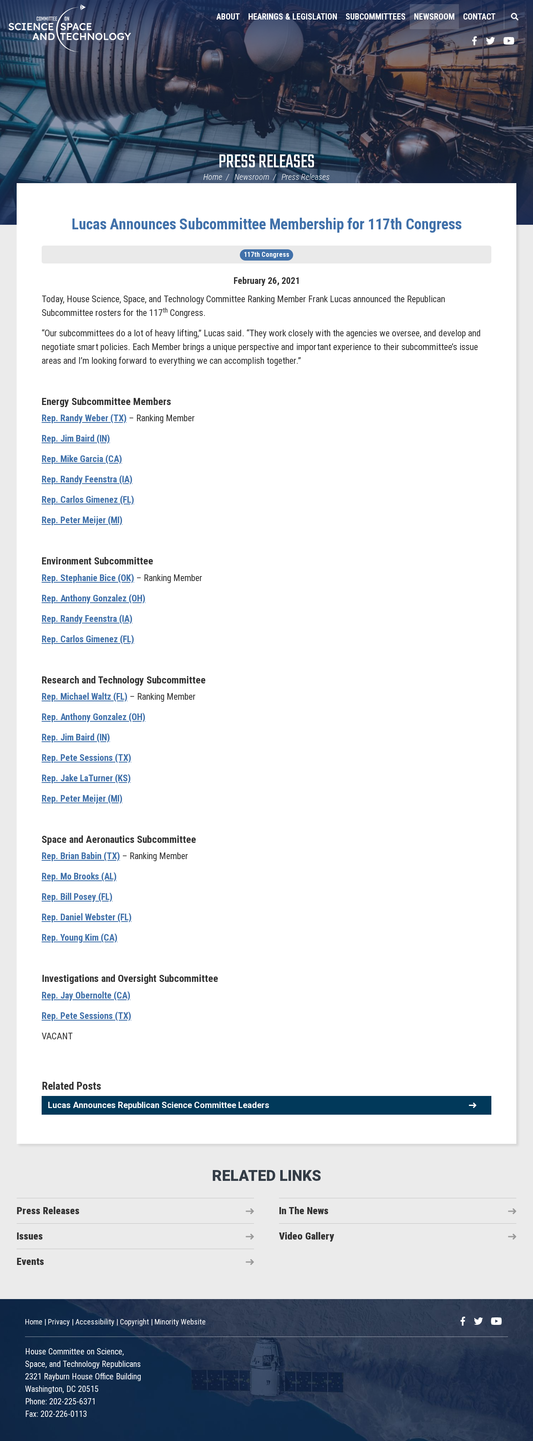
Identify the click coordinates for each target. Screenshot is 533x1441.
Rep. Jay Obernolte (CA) (86, 995)
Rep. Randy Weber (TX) (84, 418)
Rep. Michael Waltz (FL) (84, 696)
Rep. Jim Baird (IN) (76, 438)
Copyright (134, 1321)
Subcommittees (376, 17)
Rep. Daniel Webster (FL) (87, 917)
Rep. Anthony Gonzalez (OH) (93, 598)
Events (30, 1261)
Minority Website (180, 1321)
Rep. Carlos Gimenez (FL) (88, 499)
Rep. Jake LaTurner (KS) (86, 778)
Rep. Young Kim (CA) (79, 937)
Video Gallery (306, 1236)
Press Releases (267, 162)
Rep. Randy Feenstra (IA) (87, 479)
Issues (30, 1236)
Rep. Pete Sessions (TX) (86, 758)
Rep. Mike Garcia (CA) (82, 459)
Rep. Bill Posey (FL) (77, 897)
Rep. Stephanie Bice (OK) (88, 578)
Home (212, 177)
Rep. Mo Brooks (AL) (79, 876)
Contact (479, 17)
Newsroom (434, 17)
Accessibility (95, 1321)
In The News (304, 1211)
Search (514, 16)
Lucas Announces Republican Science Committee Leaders (158, 1105)
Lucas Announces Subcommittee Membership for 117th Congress (267, 224)
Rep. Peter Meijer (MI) (82, 520)
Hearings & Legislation (292, 17)
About (228, 17)
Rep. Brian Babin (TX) (81, 856)
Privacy (59, 1321)
